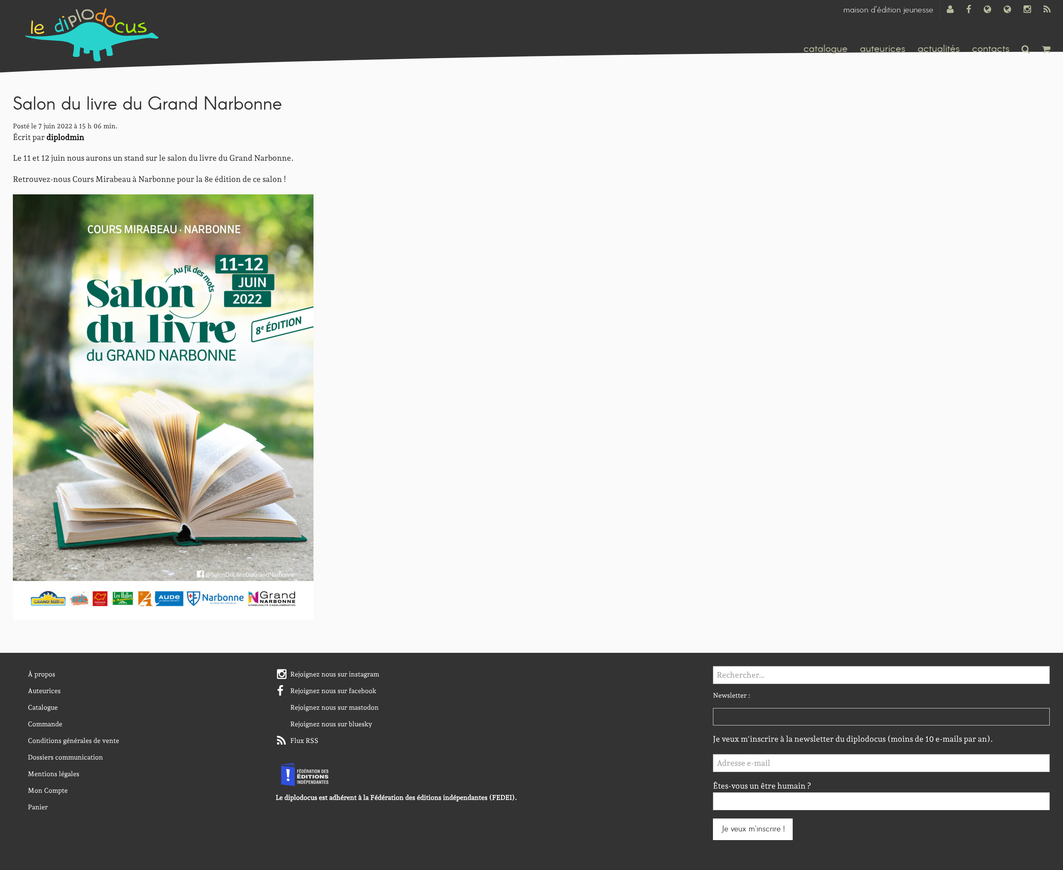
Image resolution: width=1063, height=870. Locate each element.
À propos (41, 674)
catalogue (825, 49)
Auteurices (44, 691)
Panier (38, 807)
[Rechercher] (1025, 49)
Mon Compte (48, 790)
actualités (939, 49)
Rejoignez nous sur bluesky (331, 724)
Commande (45, 724)
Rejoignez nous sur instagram (334, 674)
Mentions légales (53, 774)
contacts (990, 49)
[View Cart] (1046, 49)
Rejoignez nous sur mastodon (334, 707)
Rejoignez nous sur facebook (333, 691)
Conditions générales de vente (73, 741)
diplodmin (65, 137)
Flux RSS (304, 741)
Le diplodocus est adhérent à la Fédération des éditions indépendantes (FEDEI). (396, 797)
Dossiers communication (65, 757)
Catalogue (43, 707)
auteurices (882, 49)
